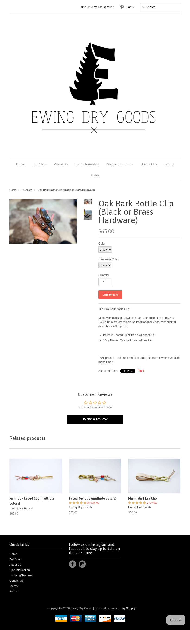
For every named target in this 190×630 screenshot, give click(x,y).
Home (13, 554)
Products (27, 190)
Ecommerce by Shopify (121, 608)
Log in (83, 7)
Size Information (20, 570)
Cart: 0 (130, 7)
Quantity (103, 275)
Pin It (141, 370)
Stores (14, 586)
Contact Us (16, 580)
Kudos (14, 591)
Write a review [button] (95, 419)
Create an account (102, 7)
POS (97, 608)
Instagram (82, 564)
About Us (15, 564)
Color (101, 243)
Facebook (72, 564)
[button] (78, 502)
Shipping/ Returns (21, 575)
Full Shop (16, 559)
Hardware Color (108, 259)
